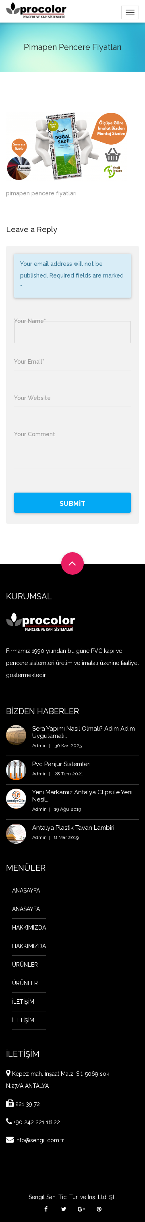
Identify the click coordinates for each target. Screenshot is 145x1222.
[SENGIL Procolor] (36, 10)
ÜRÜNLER (25, 964)
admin (39, 745)
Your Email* (29, 361)
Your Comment (34, 434)
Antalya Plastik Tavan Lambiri (73, 827)
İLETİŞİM (23, 1001)
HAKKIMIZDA (29, 927)
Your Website (32, 398)
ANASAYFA (26, 890)
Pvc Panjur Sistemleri (61, 764)
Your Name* (30, 321)
